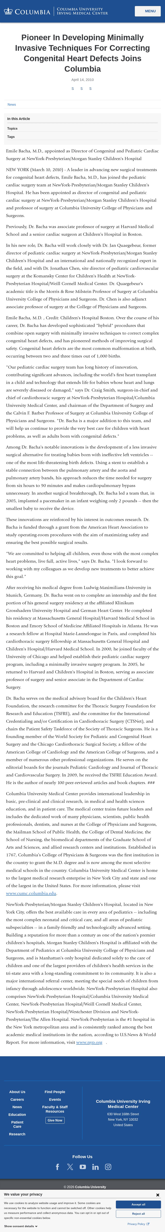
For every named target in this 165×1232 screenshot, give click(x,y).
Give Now (55, 1120)
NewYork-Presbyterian (108, 1069)
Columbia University (90, 1187)
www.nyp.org (91, 1042)
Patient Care (17, 1124)
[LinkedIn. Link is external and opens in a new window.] (95, 1167)
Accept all (138, 1204)
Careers (17, 1100)
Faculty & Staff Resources (55, 1109)
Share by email (95, 89)
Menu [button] (150, 11)
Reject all (138, 1213)
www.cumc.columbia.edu (31, 893)
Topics (12, 128)
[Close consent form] (158, 1195)
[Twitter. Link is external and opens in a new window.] (70, 1167)
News (12, 104)
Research (17, 1134)
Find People (55, 1092)
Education (17, 1115)
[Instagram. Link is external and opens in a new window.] (108, 1167)
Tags (11, 136)
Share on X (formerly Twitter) (81, 88)
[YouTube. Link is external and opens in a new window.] (82, 1167)
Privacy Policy (137, 1224)
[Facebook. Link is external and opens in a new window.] (57, 1167)
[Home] (56, 11)
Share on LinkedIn (90, 88)
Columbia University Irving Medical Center (57, 1068)
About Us (17, 1092)
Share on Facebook (73, 88)
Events (55, 1100)
